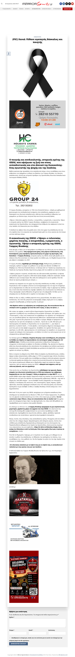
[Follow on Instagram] (63, 3)
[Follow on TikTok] (66, 3)
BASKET (15, 8)
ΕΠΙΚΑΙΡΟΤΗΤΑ (36, 8)
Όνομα (11, 630)
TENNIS (21, 8)
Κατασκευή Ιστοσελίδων (36, 655)
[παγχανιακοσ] (24, 576)
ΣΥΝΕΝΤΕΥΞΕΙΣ (46, 8)
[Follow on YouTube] (72, 3)
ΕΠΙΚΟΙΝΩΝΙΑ (57, 8)
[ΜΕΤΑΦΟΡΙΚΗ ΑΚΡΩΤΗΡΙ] (24, 533)
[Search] (1, 3)
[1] (24, 503)
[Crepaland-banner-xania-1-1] (37, 114)
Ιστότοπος (51, 630)
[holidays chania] (25, 143)
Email (31, 630)
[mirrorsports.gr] (38, 3)
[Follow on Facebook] (60, 3)
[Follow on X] (69, 3)
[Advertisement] (37, 21)
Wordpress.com (63, 655)
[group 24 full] (24, 193)
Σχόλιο (11, 617)
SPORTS (27, 8)
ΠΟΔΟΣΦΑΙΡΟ (7, 8)
